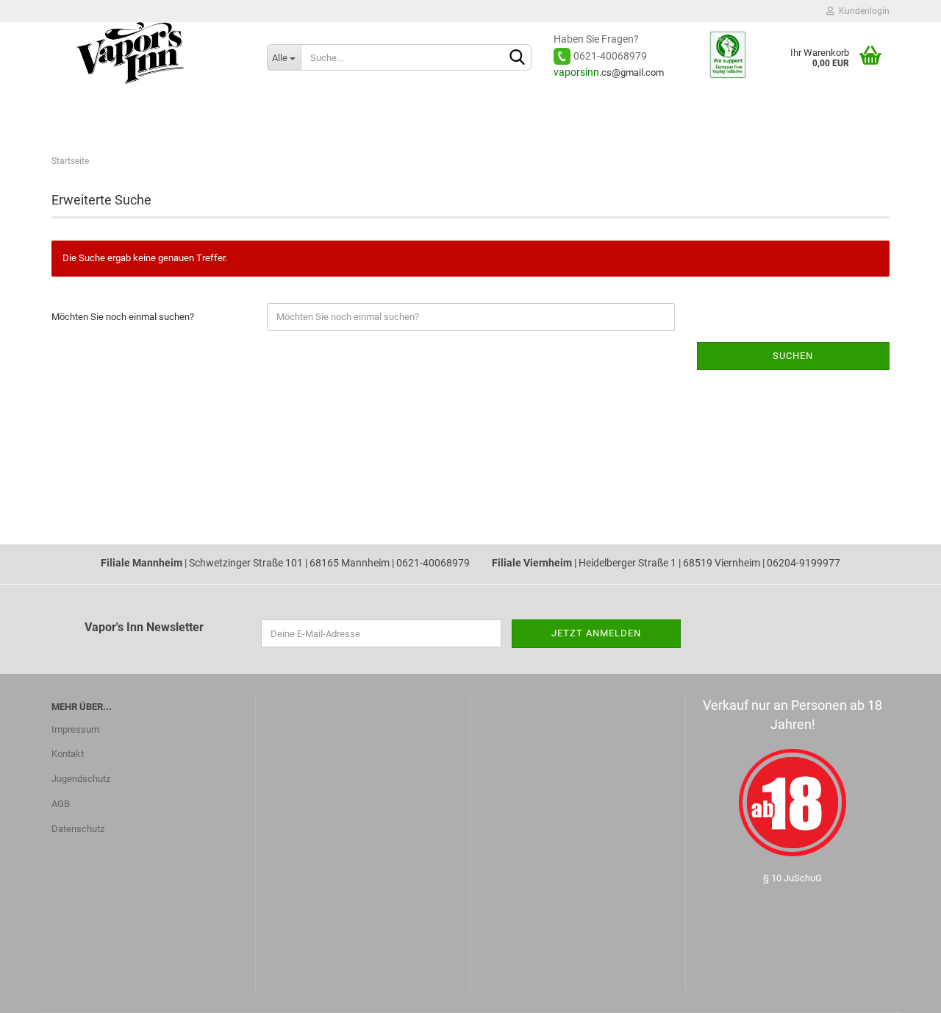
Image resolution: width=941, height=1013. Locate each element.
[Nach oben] (40, 991)
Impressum (75, 729)
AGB (60, 803)
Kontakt (67, 753)
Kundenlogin (862, 11)
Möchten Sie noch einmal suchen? (122, 316)
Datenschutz (77, 828)
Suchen (793, 355)
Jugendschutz (80, 778)
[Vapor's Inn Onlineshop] (148, 62)
